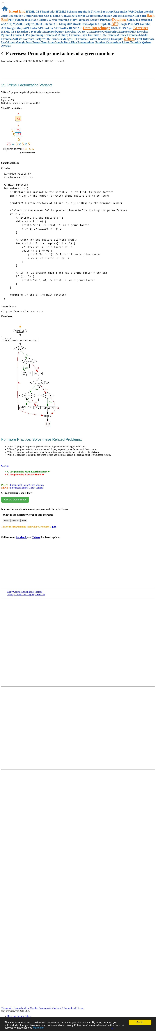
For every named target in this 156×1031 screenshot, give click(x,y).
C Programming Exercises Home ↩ (25, 474)
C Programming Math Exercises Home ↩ (28, 471)
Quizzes (146, 42)
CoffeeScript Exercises (116, 31)
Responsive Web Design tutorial (133, 11)
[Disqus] (78, 729)
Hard (24, 521)
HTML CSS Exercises (14, 31)
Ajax (130, 28)
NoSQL (53, 24)
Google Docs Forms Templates (35, 42)
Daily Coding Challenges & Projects (24, 591)
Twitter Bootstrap (102, 11)
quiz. (54, 526)
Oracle (77, 24)
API (115, 24)
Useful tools (8, 42)
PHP (11, 19)
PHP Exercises (139, 31)
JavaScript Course (83, 15)
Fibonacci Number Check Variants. (27, 487)
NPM (135, 15)
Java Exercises (90, 35)
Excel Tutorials (144, 39)
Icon (98, 15)
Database (119, 20)
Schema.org (74, 11)
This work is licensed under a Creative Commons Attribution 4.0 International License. (43, 1008)
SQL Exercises (109, 35)
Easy (6, 521)
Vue (114, 15)
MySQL (18, 24)
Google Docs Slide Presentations (74, 42)
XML (114, 28)
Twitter (36, 537)
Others (129, 39)
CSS (38, 11)
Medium (15, 521)
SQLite (43, 24)
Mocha (127, 15)
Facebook (21, 537)
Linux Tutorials (131, 42)
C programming (59, 19)
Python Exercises (11, 35)
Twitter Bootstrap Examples (105, 39)
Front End (17, 11)
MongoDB (65, 24)
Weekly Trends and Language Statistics (26, 594)
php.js (86, 11)
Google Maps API (18, 28)
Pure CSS (43, 15)
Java (28, 19)
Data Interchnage (96, 28)
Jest (120, 15)
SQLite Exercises (23, 39)
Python (19, 19)
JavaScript (48, 11)
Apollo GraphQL (100, 24)
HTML (30, 11)
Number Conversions (108, 42)
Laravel (94, 19)
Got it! (140, 1022)
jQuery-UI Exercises (89, 31)
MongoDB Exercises (74, 39)
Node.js (36, 19)
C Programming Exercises (39, 35)
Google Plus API (128, 24)
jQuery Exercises (65, 31)
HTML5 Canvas (60, 15)
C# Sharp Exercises (68, 35)
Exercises (140, 28)
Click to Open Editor (15, 499)
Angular (106, 15)
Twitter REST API (70, 28)
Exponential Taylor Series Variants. (26, 485)
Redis (85, 24)
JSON (122, 28)
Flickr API (36, 28)
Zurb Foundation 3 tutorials (19, 15)
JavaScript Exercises (42, 31)
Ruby (44, 19)
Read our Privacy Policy (19, 1016)
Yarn (143, 15)
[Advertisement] (37, 74)
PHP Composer (79, 19)
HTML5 (61, 11)
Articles (6, 45)
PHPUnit (106, 19)
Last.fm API (51, 28)
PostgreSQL (31, 24)
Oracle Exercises (128, 35)
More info (38, 1027)
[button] (78, 3)
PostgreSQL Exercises (48, 39)
